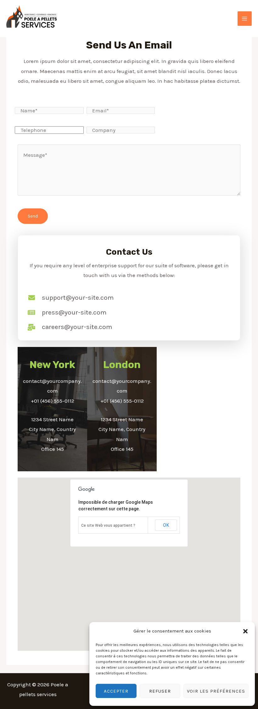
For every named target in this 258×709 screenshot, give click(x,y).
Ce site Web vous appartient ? (108, 525)
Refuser (160, 691)
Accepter (116, 691)
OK (166, 525)
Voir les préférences (216, 691)
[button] (245, 631)
